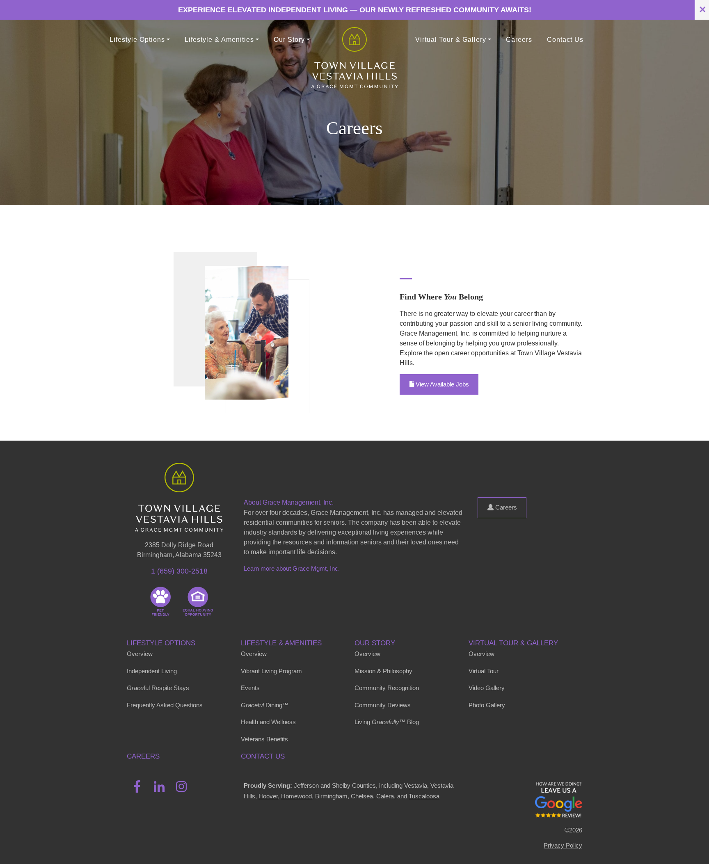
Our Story (374, 643)
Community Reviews (382, 705)
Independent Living (152, 670)
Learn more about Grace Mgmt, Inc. (292, 568)
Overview (140, 653)
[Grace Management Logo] (179, 474)
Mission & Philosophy (383, 670)
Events (250, 687)
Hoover (268, 796)
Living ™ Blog (386, 721)
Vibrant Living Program (271, 670)
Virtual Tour (484, 670)
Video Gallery (487, 687)
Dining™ (264, 705)
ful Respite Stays (158, 687)
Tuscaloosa (424, 796)
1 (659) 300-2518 (179, 571)
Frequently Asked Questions (165, 705)
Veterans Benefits (264, 739)
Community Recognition (386, 687)
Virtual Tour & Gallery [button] (450, 39)
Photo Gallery (487, 705)
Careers (519, 39)
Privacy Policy (563, 845)
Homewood (296, 796)
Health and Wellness (268, 721)
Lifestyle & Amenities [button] (219, 39)
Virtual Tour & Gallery (513, 643)
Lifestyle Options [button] (137, 39)
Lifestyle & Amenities (281, 643)
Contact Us (565, 39)
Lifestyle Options (161, 643)
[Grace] (354, 39)
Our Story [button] (289, 39)
